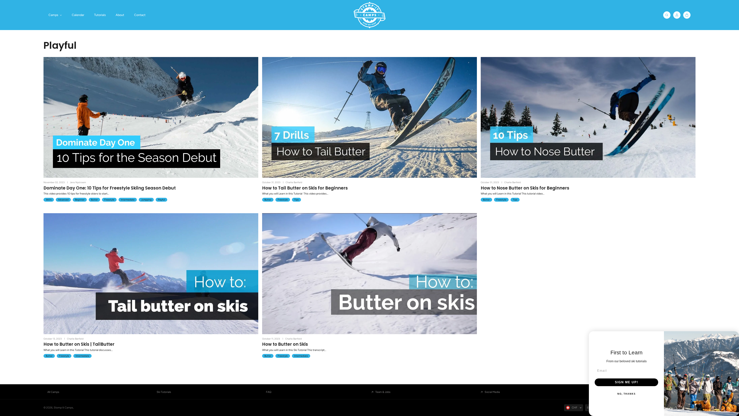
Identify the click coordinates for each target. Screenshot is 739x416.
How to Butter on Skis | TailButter (79, 344)
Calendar (78, 15)
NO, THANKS (626, 394)
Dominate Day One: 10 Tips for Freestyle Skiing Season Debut (109, 188)
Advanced (63, 199)
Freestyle (109, 199)
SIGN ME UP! (626, 382)
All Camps (53, 392)
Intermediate (128, 199)
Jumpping (146, 199)
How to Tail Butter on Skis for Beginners (305, 188)
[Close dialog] (734, 335)
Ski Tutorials (164, 392)
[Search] (666, 15)
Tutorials (100, 15)
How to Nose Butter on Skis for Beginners (525, 188)
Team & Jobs (382, 392)
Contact (139, 15)
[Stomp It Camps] (369, 15)
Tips (296, 199)
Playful (161, 199)
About (120, 15)
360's (49, 199)
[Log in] (676, 15)
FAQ (268, 392)
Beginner (79, 199)
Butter (94, 199)
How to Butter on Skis (285, 344)
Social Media (492, 392)
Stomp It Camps (63, 407)
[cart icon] (687, 15)
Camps (53, 15)
